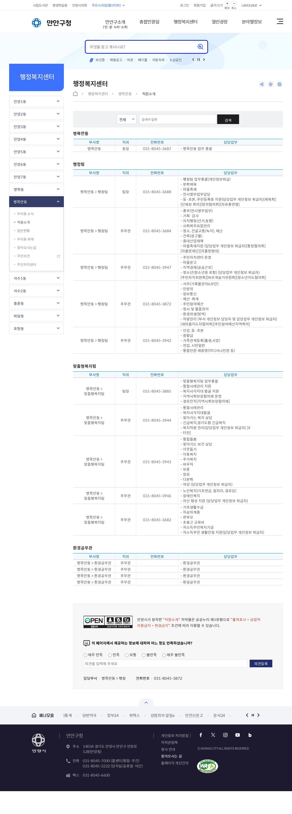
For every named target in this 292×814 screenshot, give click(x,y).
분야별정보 (252, 21)
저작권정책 (169, 742)
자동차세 (158, 59)
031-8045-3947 (157, 267)
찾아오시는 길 (171, 756)
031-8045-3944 (157, 420)
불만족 (151, 654)
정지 (253, 715)
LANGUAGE (249, 5)
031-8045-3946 (157, 495)
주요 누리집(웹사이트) (106, 5)
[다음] (204, 59)
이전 (247, 715)
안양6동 (20, 164)
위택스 (118, 715)
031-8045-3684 (157, 230)
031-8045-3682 (157, 519)
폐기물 (142, 59)
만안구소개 (115, 23)
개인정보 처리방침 (174, 735)
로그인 (184, 5)
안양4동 (20, 139)
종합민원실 (149, 21)
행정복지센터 (186, 21)
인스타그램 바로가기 (225, 735)
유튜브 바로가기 (238, 735)
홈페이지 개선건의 (174, 763)
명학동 (19, 189)
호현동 (19, 328)
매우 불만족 (175, 654)
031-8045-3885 (157, 391)
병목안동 (20, 201)
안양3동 (20, 126)
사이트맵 (279, 22)
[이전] (193, 59)
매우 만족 (95, 654)
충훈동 (19, 303)
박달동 (19, 316)
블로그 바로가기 (250, 735)
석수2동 (20, 290)
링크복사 (270, 84)
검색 (228, 120)
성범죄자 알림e (146, 715)
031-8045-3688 (157, 191)
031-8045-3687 (157, 148)
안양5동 (20, 151)
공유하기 (261, 84)
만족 (116, 654)
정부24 (97, 715)
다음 (258, 715)
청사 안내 (168, 749)
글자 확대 (227, 3)
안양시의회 (79, 5)
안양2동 (20, 114)
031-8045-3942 (157, 340)
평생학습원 (59, 5)
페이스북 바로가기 (201, 735)
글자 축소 (234, 3)
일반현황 (23, 230)
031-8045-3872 (157, 304)
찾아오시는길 (26, 247)
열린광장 (220, 21)
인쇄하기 (279, 84)
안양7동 (20, 177)
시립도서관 (40, 5)
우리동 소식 (25, 213)
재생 (198, 59)
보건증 (100, 59)
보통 (132, 654)
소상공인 (175, 59)
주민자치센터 (26, 264)
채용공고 (116, 59)
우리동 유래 (25, 239)
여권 (130, 59)
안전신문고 (178, 715)
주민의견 (23, 256)
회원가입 (200, 5)
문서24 (203, 715)
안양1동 (20, 101)
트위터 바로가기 (213, 735)
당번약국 (73, 715)
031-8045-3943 (157, 461)
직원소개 (23, 222)
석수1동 (20, 278)
